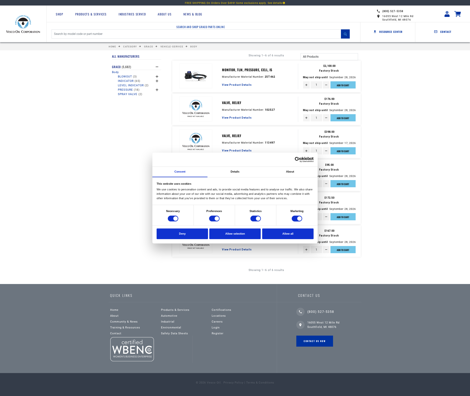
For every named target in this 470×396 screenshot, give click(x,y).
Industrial (167, 321)
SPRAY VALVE (130, 94)
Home (112, 46)
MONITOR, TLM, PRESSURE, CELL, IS (247, 69)
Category (130, 46)
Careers (217, 321)
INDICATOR (129, 81)
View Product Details (237, 84)
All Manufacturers (126, 56)
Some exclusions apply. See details (259, 2)
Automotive (169, 315)
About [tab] (290, 171)
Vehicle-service (171, 46)
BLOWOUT (127, 76)
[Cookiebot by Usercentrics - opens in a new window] (297, 159)
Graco (148, 46)
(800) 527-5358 (392, 11)
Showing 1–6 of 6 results (266, 55)
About (114, 315)
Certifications (221, 310)
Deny (182, 233)
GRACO (121, 66)
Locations (219, 315)
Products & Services (91, 14)
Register (217, 333)
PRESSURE (129, 89)
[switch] (214, 218)
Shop (59, 14)
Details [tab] (235, 171)
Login (216, 327)
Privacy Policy (233, 382)
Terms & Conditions (260, 382)
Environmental (171, 327)
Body (193, 46)
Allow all (287, 233)
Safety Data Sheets (174, 333)
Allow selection (235, 233)
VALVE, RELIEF (231, 102)
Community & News (124, 321)
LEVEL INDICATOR (133, 85)
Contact (115, 333)
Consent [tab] (179, 171)
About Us (164, 14)
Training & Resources (125, 327)
